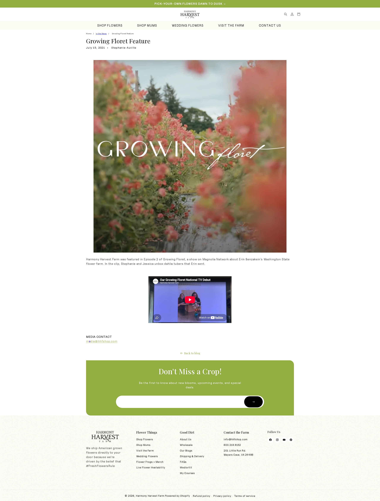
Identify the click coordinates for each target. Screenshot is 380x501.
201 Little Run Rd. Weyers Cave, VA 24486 (238, 452)
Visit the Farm (145, 450)
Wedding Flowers (147, 456)
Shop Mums (143, 444)
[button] (285, 14)
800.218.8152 (232, 444)
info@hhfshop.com (235, 439)
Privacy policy (222, 495)
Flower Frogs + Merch (149, 461)
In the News (101, 34)
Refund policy (201, 495)
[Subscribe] (253, 401)
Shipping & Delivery (192, 456)
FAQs (183, 461)
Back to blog (192, 353)
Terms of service (244, 495)
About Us (185, 439)
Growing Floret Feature (123, 34)
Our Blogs (186, 450)
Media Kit (186, 467)
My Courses (187, 473)
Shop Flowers (144, 439)
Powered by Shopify (177, 495)
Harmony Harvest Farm (150, 495)
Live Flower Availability (150, 467)
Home (88, 34)
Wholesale (186, 444)
